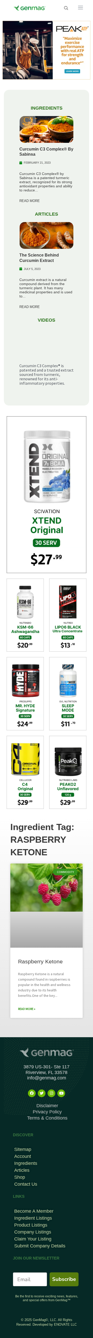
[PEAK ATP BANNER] (46, 49)
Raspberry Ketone (40, 961)
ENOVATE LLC (65, 1324)
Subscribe (64, 1279)
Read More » (26, 1009)
